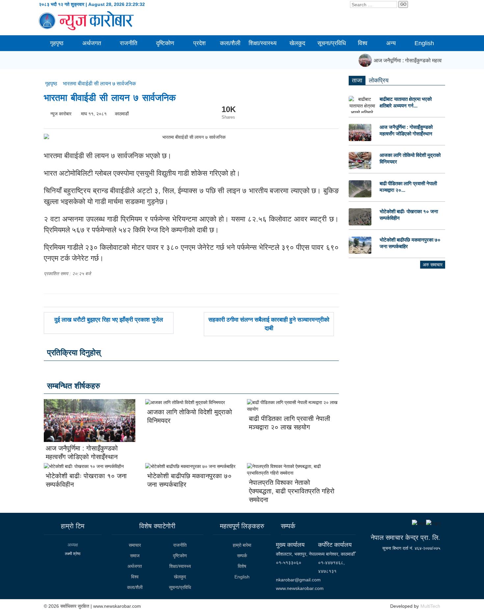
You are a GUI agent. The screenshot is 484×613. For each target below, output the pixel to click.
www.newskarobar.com (300, 588)
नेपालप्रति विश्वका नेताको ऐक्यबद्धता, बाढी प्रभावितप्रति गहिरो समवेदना (292, 491)
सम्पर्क (242, 555)
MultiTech (430, 606)
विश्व (362, 43)
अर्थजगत (91, 43)
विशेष (242, 566)
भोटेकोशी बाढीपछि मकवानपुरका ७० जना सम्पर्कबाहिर (410, 243)
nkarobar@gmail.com (298, 579)
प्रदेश (199, 43)
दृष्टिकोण (165, 43)
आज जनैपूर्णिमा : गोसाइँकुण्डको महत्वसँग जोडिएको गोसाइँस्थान (406, 130)
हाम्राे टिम (72, 526)
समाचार (135, 545)
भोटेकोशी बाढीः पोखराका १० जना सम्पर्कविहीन (409, 215)
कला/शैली (230, 43)
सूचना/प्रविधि (331, 43)
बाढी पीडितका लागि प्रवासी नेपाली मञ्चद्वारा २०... (408, 187)
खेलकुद (297, 43)
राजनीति (128, 43)
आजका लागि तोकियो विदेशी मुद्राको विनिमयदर (410, 158)
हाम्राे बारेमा (242, 545)
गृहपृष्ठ (57, 43)
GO (403, 4)
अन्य (391, 43)
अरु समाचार (433, 264)
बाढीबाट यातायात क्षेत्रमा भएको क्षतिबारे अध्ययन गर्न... (406, 102)
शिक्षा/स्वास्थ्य (263, 43)
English (424, 43)
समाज (135, 555)
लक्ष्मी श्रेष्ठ (72, 553)
